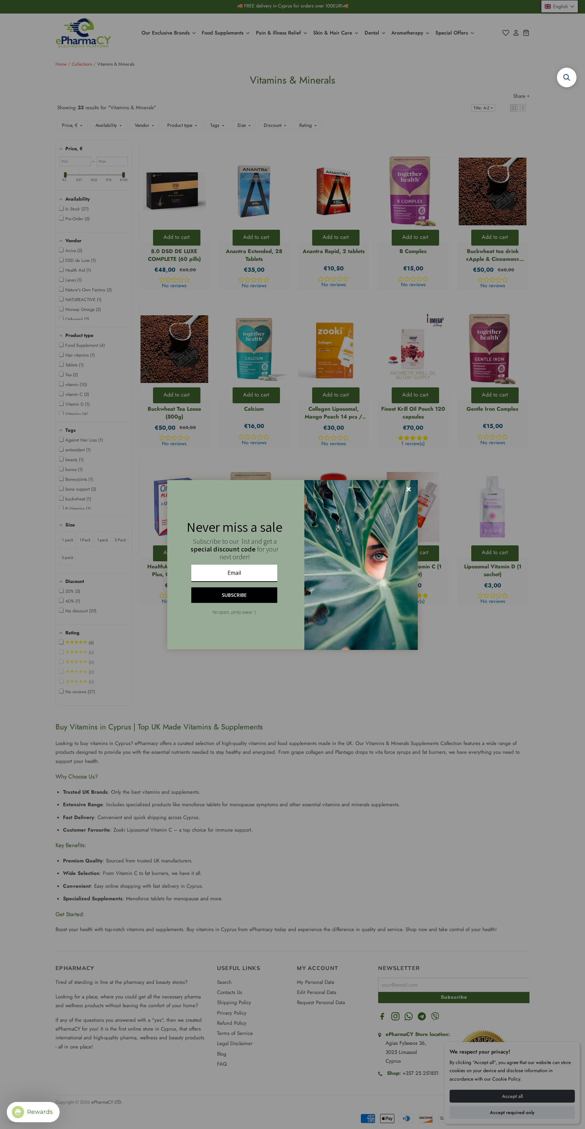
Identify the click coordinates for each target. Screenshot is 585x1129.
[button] (567, 77)
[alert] (292, 564)
